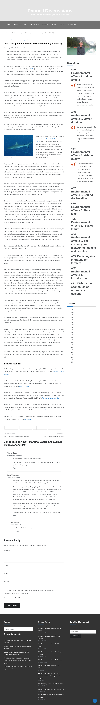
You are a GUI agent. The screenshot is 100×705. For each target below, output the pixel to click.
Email (6, 573)
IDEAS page (28, 419)
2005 (72, 359)
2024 (72, 312)
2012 (72, 342)
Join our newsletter (75, 628)
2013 (72, 339)
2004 (72, 362)
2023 (72, 315)
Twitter (27, 428)
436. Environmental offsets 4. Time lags (50, 660)
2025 (72, 310)
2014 (72, 337)
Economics (7, 40)
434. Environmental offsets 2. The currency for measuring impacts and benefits (49, 675)
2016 (72, 332)
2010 (72, 347)
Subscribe (72, 24)
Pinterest (41, 428)
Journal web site (24, 386)
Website (6, 581)
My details (34, 24)
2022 (72, 317)
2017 (72, 329)
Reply (14, 468)
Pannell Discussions (50, 10)
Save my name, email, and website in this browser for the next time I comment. (31, 590)
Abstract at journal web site (50, 398)
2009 (72, 349)
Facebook (13, 428)
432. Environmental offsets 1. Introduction (51, 689)
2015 (72, 334)
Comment (8, 550)
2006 (72, 357)
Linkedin (56, 428)
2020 (72, 322)
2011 (72, 344)
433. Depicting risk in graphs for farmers (83, 260)
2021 (72, 320)
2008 (72, 352)
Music (54, 24)
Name (6, 565)
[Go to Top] (95, 701)
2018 (72, 327)
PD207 (32, 69)
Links (62, 24)
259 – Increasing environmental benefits (16, 436)
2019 (72, 324)
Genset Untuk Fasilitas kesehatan (14, 652)
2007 (72, 354)
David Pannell (21, 48)
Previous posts (20, 24)
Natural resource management (19, 40)
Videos (45, 24)
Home (8, 24)
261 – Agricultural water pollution (54, 436)
